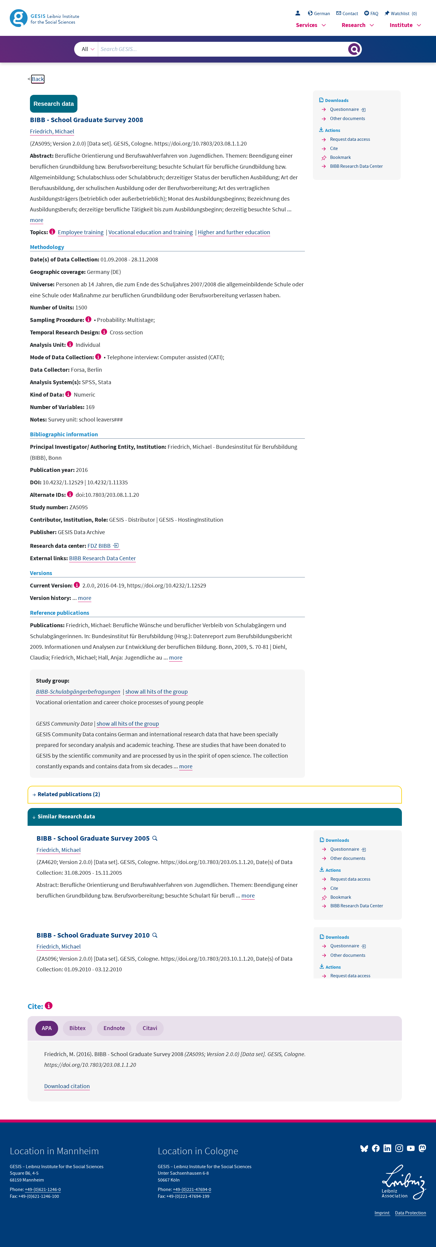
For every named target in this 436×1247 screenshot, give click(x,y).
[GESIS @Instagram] (399, 1148)
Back (38, 79)
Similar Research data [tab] (66, 817)
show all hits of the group (156, 692)
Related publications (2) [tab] (69, 795)
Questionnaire (344, 109)
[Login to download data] (299, 14)
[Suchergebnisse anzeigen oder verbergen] (354, 49)
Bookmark (340, 157)
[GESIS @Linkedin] (388, 1148)
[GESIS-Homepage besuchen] (45, 17)
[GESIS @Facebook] (376, 1148)
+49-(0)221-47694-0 (192, 1189)
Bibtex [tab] (77, 1028)
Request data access (350, 139)
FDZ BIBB (99, 546)
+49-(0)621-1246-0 (43, 1189)
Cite (334, 148)
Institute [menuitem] (401, 25)
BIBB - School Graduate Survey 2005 (93, 839)
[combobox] (218, 49)
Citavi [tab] (150, 1028)
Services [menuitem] (306, 25)
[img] (53, 231)
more (36, 220)
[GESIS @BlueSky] (365, 1148)
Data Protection (410, 1213)
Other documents (347, 119)
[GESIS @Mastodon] (421, 1148)
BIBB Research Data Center (102, 558)
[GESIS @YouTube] (411, 1148)
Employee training (81, 232)
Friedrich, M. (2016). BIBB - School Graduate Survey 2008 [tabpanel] (175, 1070)
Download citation (67, 1086)
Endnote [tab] (114, 1028)
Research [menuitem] (353, 25)
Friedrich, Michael (52, 131)
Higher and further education (234, 232)
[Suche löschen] (343, 49)
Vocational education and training (151, 232)
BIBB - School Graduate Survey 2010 (93, 936)
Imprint (382, 1213)
